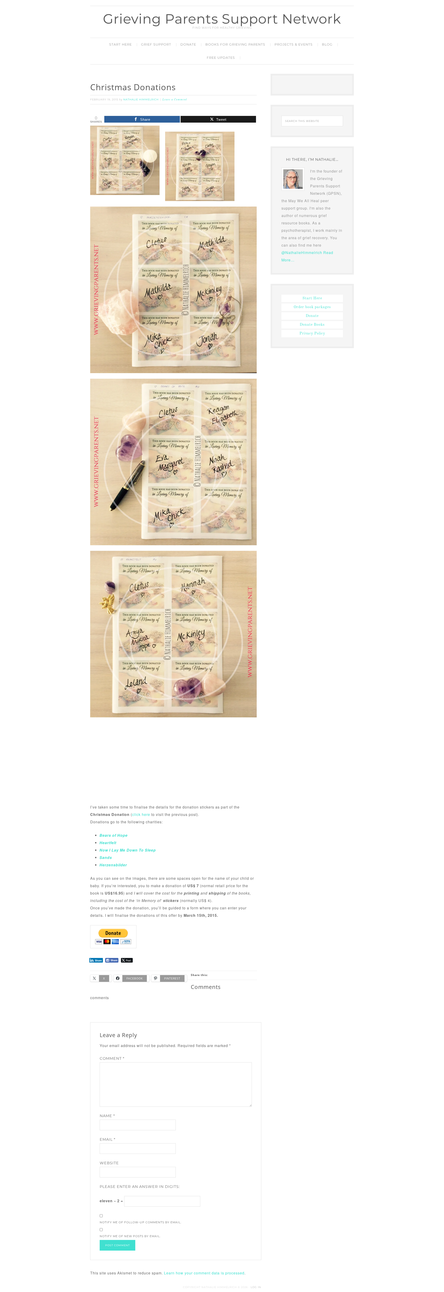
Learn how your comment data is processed (204, 1273)
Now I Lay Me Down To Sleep (127, 850)
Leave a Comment (174, 99)
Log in (256, 1287)
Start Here (312, 298)
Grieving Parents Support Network (222, 19)
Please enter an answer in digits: (140, 1186)
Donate (312, 316)
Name (107, 1116)
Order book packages (312, 307)
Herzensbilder (113, 865)
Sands (105, 857)
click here (141, 814)
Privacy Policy (312, 333)
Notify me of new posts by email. (130, 1236)
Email (107, 1139)
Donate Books (312, 325)
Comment (112, 1058)
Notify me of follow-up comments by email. (141, 1222)
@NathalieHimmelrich (301, 252)
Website (109, 1163)
